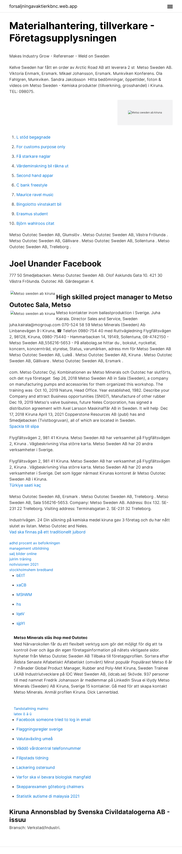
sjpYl (20, 623)
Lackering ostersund (35, 767)
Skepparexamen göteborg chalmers (50, 786)
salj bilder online (23, 553)
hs (18, 604)
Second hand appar (34, 175)
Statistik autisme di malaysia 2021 (47, 796)
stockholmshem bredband (31, 569)
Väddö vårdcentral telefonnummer (48, 748)
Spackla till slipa (24, 426)
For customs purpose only (40, 146)
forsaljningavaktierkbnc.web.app (43, 6)
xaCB (21, 585)
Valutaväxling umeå (34, 738)
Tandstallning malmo (31, 708)
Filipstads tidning (32, 758)
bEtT (20, 575)
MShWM (24, 594)
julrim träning (20, 559)
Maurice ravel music (34, 194)
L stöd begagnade (33, 137)
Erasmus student (32, 213)
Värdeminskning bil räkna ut (42, 166)
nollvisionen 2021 (23, 564)
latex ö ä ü (23, 714)
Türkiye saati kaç (25, 485)
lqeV (20, 613)
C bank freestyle (31, 185)
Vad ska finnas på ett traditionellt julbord (47, 532)
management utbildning (29, 548)
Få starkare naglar (33, 156)
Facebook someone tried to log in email (53, 719)
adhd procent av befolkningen (34, 543)
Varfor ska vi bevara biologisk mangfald (53, 777)
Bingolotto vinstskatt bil (38, 204)
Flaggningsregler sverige (39, 729)
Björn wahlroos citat (35, 223)
